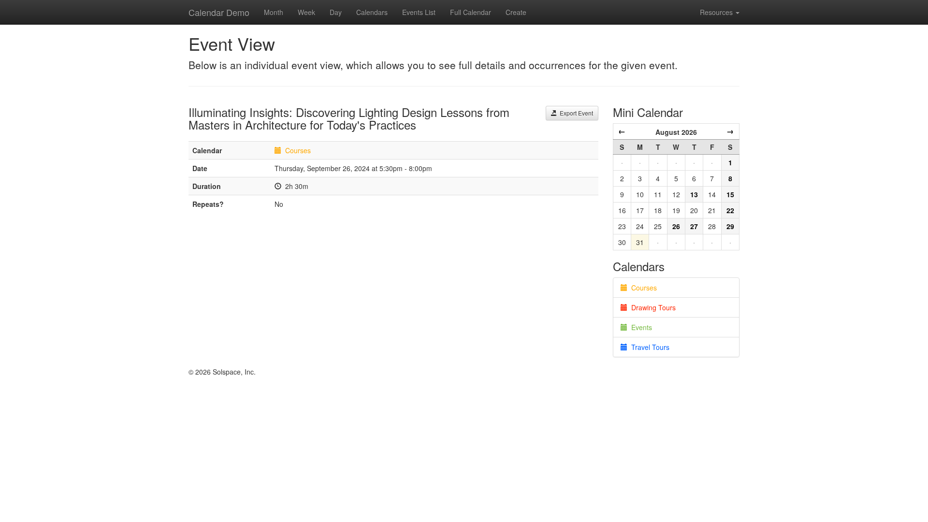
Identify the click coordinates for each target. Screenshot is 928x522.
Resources (717, 12)
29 (730, 226)
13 (694, 194)
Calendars (372, 12)
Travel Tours (648, 347)
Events (639, 327)
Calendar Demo (218, 12)
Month (273, 12)
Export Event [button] (575, 113)
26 (676, 226)
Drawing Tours (651, 307)
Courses (298, 150)
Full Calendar (470, 12)
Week (306, 12)
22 (730, 210)
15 (730, 194)
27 (694, 226)
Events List (418, 12)
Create (516, 12)
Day (336, 12)
